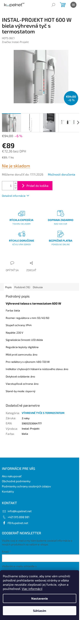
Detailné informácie (14, 195)
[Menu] (73, 5)
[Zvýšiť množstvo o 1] (15, 183)
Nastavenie (39, 598)
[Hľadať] (53, 5)
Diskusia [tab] (38, 287)
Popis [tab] (8, 287)
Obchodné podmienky (16, 481)
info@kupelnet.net (20, 511)
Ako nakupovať (12, 476)
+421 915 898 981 (18, 517)
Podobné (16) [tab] (22, 287)
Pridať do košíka (37, 185)
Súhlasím (39, 610)
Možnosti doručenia (61, 174)
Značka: (15, 42)
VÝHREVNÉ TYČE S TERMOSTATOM (43, 412)
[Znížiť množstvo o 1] (15, 188)
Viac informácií (32, 588)
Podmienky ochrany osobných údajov (26, 486)
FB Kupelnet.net (18, 523)
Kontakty (8, 491)
